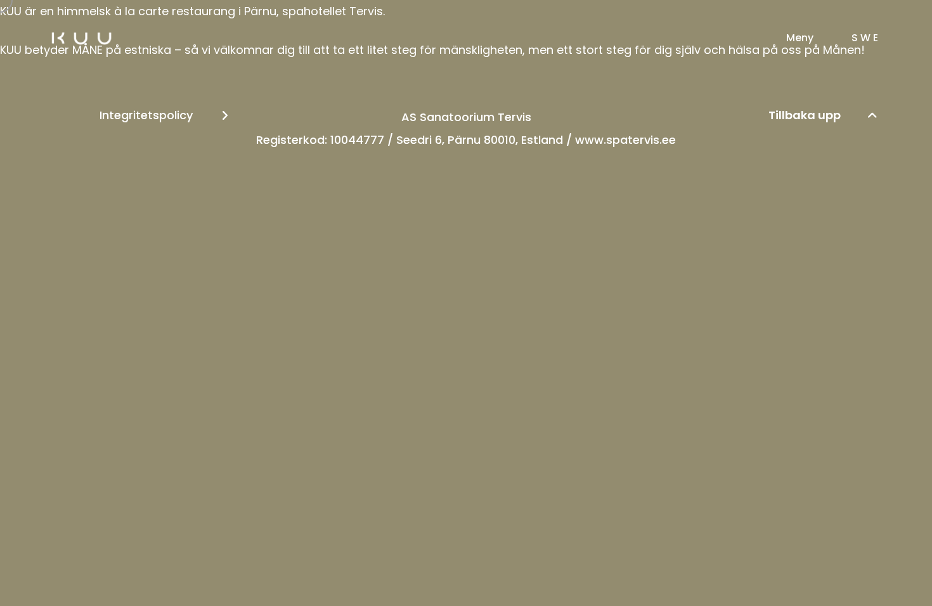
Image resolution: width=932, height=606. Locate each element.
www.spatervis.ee (625, 140)
